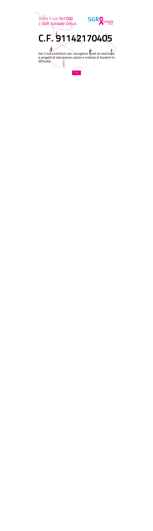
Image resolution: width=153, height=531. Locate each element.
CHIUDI (76, 72)
